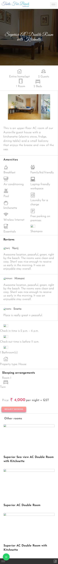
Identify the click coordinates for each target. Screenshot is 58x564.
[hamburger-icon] (53, 4)
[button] (11, 107)
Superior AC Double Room (22, 505)
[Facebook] (55, 561)
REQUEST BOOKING (14, 409)
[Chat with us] (6, 556)
